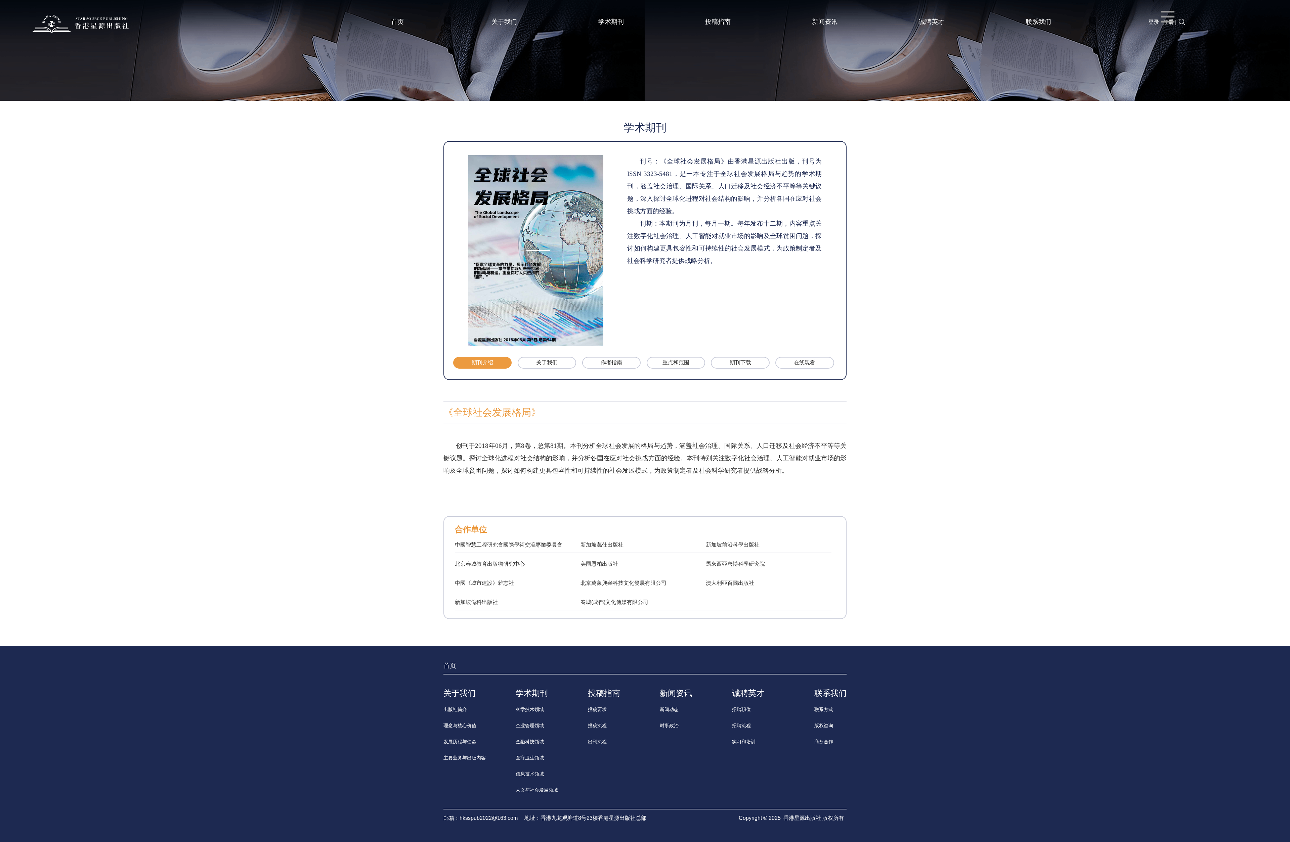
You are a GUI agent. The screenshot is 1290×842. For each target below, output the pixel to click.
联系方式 (823, 709)
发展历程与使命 (459, 741)
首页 (397, 21)
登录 (1153, 22)
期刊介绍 (482, 362)
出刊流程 (597, 741)
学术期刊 (611, 21)
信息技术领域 (530, 774)
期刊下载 (740, 362)
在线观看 (804, 362)
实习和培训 (744, 741)
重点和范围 (675, 362)
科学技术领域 (530, 709)
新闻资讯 (824, 21)
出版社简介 (455, 709)
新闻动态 (669, 709)
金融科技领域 (530, 741)
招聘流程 (741, 725)
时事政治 (669, 725)
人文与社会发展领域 (537, 790)
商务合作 (823, 741)
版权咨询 (823, 725)
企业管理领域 (530, 725)
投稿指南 (718, 21)
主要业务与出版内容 (464, 757)
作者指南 (611, 362)
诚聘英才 (931, 21)
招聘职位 (741, 709)
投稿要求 (597, 709)
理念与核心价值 (459, 725)
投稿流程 (597, 725)
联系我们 (1038, 21)
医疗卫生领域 (530, 757)
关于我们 (504, 21)
